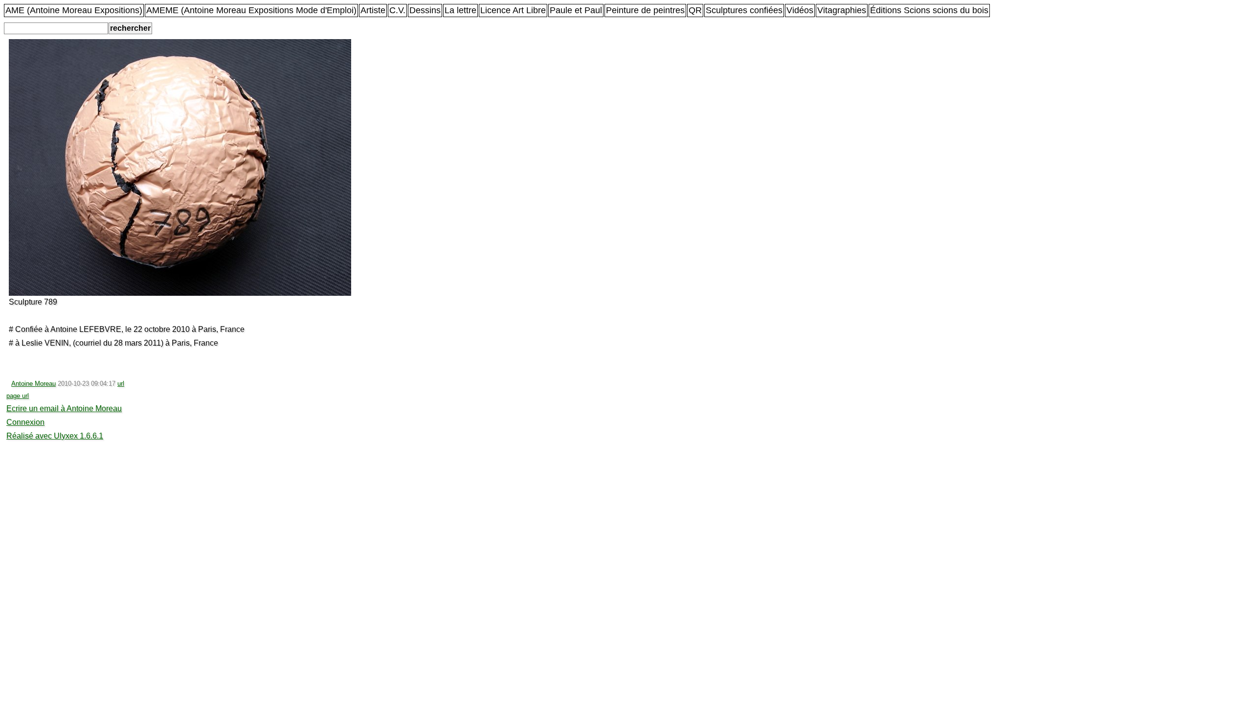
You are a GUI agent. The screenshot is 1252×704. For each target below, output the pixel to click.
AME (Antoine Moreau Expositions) (73, 10)
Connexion (25, 422)
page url (17, 395)
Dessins (425, 10)
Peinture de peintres (645, 10)
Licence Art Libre (513, 10)
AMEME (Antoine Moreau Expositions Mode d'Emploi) (251, 10)
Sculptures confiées (744, 10)
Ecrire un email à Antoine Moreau (64, 408)
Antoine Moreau (33, 383)
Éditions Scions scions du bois (929, 10)
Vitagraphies (841, 10)
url (120, 383)
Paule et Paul (576, 10)
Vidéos (799, 10)
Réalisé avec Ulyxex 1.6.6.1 (54, 436)
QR (695, 10)
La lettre (460, 10)
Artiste (372, 10)
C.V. (397, 10)
